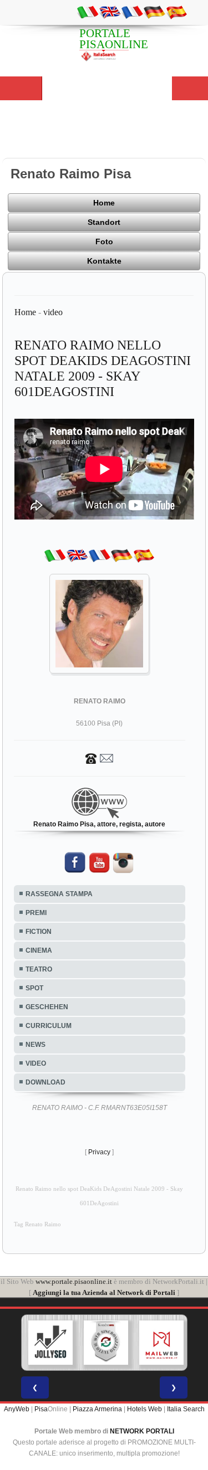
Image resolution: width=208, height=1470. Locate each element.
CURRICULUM (49, 1026)
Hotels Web (144, 1409)
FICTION (39, 932)
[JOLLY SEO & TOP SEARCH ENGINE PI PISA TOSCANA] (50, 1342)
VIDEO (36, 1063)
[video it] (88, 11)
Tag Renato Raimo (37, 1224)
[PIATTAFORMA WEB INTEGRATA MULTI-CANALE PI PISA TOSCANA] (106, 1342)
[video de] (154, 11)
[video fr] (132, 11)
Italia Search (186, 1409)
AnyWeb (16, 1409)
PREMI (36, 913)
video (53, 312)
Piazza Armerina (97, 1409)
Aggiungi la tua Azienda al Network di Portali (104, 1292)
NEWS (35, 1044)
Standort (104, 222)
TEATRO (39, 969)
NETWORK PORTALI (142, 1431)
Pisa (41, 1409)
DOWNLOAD (45, 1082)
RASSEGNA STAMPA (59, 894)
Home (104, 202)
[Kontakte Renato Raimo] (99, 758)
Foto (104, 241)
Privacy (99, 1152)
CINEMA (39, 950)
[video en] (110, 11)
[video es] (176, 11)
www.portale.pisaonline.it (73, 1281)
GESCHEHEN (47, 1007)
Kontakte (104, 260)
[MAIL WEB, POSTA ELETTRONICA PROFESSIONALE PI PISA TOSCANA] (161, 1342)
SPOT (34, 988)
